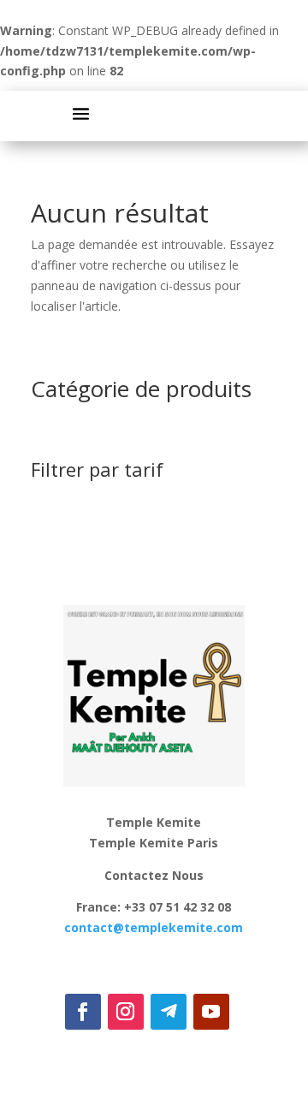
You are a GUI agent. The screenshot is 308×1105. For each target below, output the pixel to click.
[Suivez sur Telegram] (169, 1012)
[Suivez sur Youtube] (211, 1012)
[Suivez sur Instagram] (126, 1012)
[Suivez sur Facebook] (83, 1012)
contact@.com (153, 927)
